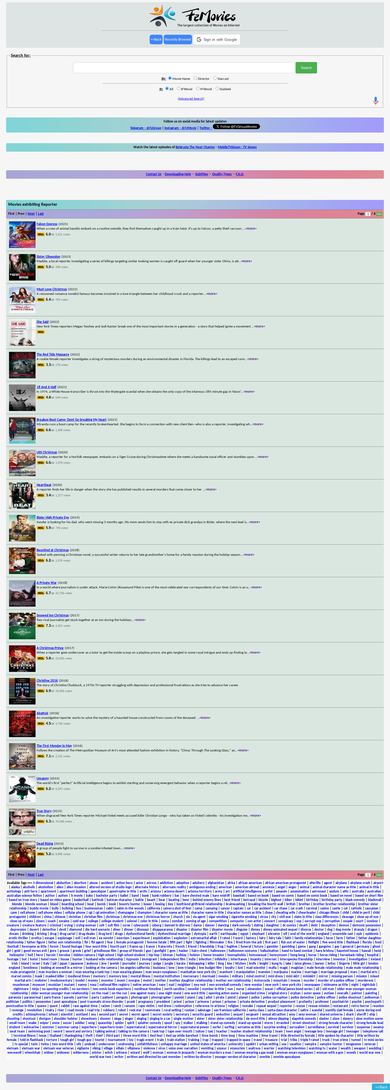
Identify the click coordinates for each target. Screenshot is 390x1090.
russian (189, 1010)
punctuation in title (20, 1006)
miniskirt (309, 976)
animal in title (369, 887)
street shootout (303, 1023)
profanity (305, 1002)
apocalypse (98, 891)
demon (344, 925)
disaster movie (222, 929)
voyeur (222, 1048)
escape (49, 938)
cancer (225, 908)
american (225, 887)
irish (15, 963)
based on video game (55, 900)
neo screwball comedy (225, 985)
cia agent (199, 917)
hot (24, 959)
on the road (100, 993)
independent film (172, 959)
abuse (93, 883)
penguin (122, 997)
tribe (293, 1040)
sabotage (204, 1010)
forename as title (34, 946)
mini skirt (293, 976)
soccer (67, 1023)
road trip (93, 1010)
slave (336, 1019)
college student (112, 921)
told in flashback (31, 1040)
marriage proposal (334, 972)
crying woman (86, 925)
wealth (346, 1048)
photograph (139, 997)
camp (198, 908)
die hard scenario (97, 929)
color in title (149, 921)
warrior (269, 1048)
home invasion (213, 955)
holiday (181, 955)
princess (203, 1002)
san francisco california (230, 1010)
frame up (136, 946)
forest (54, 946)
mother (160, 980)
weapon (360, 1048)
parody (69, 997)
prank (131, 1002)
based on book (258, 896)
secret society (162, 1014)
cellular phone (75, 912)
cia (188, 917)
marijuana (281, 972)
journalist (129, 963)
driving (42, 934)
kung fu (277, 963)
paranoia (14, 997)
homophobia (236, 955)
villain (120, 1048)
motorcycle (262, 980)
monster (107, 980)
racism (105, 1006)
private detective (252, 1002)
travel (258, 1040)
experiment (141, 938)
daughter (272, 925)
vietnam (13, 1048)
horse (312, 955)
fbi (86, 942)
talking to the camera (133, 1031)
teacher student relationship (251, 1031)
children (35, 917)
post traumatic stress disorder (102, 1002)
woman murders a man (214, 1052)
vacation (295, 1044)
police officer (326, 997)
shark (350, 1014)
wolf (146, 1052)
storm (268, 1023)
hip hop (154, 955)
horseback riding (352, 955)
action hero (124, 883)
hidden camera (84, 955)
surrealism (297, 1027)
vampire (311, 1044)
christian (75, 917)
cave (14, 912)
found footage (72, 946)
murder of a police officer (336, 980)
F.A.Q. (240, 174)
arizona (155, 891)
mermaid (208, 976)
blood (54, 904)
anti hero (30, 891)
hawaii (366, 951)
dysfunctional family (140, 934)
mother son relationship (233, 980)
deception (328, 925)
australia (358, 891)
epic (359, 934)
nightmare (21, 989)
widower (63, 1052)
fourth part (118, 946)
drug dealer (87, 934)
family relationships (308, 938)
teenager (352, 1031)
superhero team (111, 1027)
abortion (80, 883)
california (153, 908)
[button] (217, 39)
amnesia (268, 887)
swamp (378, 1027)
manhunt (226, 972)
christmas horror (158, 917)
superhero (89, 1027)
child (346, 912)
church (178, 917)
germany (363, 946)
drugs (119, 934)
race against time (85, 1006)
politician (12, 1002)
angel (281, 887)
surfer (217, 1027)
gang (312, 946)
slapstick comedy (304, 1019)
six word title (255, 1019)
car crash (297, 908)
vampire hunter (331, 1044)
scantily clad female (339, 1010)
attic (346, 891)
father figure (36, 942)
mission (361, 976)
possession (43, 1002)
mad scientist (255, 968)
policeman (372, 997)
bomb (101, 904)
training (193, 1040)
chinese (60, 917)
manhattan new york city (198, 972)
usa (283, 1044)
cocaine (64, 921)
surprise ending (275, 1027)
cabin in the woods (130, 908)
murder (309, 980)
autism (63, 896)
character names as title (244, 912)
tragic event (145, 1040)
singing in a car (160, 1019)
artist (269, 891)
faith (288, 938)
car (249, 908)
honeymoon (278, 955)
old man (328, 989)
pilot (209, 997)
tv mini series (373, 1040)
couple (348, 921)
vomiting (207, 1048)
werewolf (14, 1052)
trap (205, 1040)
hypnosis (132, 959)
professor (322, 1002)
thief (99, 1036)
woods (351, 1052)
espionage (65, 938)
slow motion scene (369, 1019)
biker (288, 900)
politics (27, 1002)
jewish (114, 963)
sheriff (361, 1014)
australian (374, 891)
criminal (55, 925)
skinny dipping (278, 1019)
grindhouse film (105, 951)
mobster (40, 980)
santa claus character (282, 1010)
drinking (28, 934)
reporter (286, 1006)
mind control (255, 976)
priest (178, 1002)
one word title (194, 993)
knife (252, 963)
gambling (288, 946)
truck (326, 1040)
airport (378, 883)
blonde (17, 904)
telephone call (373, 1031)
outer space (312, 993)
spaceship (105, 1023)
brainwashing (235, 904)
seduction (223, 1014)
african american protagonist (285, 883)
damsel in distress (177, 925)
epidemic (372, 934)
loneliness (30, 968)
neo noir (200, 985)
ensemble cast (342, 934)
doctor (319, 929)
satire (304, 1010)
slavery (348, 1019)
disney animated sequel (280, 929)
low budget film (210, 968)
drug (53, 934)
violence (149, 1048)
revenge (18, 1010)
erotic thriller (18, 938)
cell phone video (50, 912)
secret (123, 1014)
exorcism (122, 938)
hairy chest (199, 951)
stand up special (249, 1023)
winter (97, 1052)
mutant (69, 985)
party (95, 997)
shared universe (331, 1014)
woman (158, 1052)
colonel (132, 921)
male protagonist (23, 972)
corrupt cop (313, 921)
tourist (100, 1040)
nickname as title (336, 985)
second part (107, 1014)
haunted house (347, 951)
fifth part (176, 942)
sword (57, 1031)
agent (328, 883)
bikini (299, 900)
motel (147, 980)
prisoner (230, 1002)
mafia (272, 968)
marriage (311, 972)
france (150, 946)
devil (62, 929)
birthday (312, 900)
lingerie (344, 963)
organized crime (253, 993)
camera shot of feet (177, 908)
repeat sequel (266, 1006)
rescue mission (319, 1006)
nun (230, 989)
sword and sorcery (79, 1031)
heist (377, 951)
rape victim (146, 1006)
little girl (359, 963)
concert (269, 921)
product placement (282, 1002)
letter (332, 963)
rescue (300, 1006)
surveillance (316, 1027)
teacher (221, 1031)
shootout (29, 1019)
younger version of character (235, 1057)
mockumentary (61, 980)
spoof (168, 1023)
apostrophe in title (122, 891)
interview (323, 959)
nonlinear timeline (147, 989)
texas (42, 1036)
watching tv (317, 1048)
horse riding (328, 955)
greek (77, 951)
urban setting (268, 1044)
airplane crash (360, 883)
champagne (126, 912)
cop (298, 921)
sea (93, 1014)
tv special (21, 1044)
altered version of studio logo (110, 887)
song (91, 1023)
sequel (238, 1014)
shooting (13, 1019)
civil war (285, 917)
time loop (228, 1036)
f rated (225, 938)
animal (304, 887)
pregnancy (145, 1002)
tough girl (67, 1040)
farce (329, 938)
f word (238, 938)
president (163, 1002)
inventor (339, 959)
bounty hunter (129, 904)
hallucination (269, 951)
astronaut (319, 891)
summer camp (68, 1027)
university (235, 1044)
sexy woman (307, 1014)
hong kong (297, 955)
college (93, 921)
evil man (90, 938)
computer (237, 921)
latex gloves (302, 963)
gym (173, 951)
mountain (280, 980)
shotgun (45, 1019)
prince (189, 1002)
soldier (80, 1023)
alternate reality (174, 887)
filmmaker (217, 942)
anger (292, 887)
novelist (193, 989)
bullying (67, 908)
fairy (262, 938)
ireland (376, 959)
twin (34, 1044)
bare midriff (221, 896)
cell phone (27, 912)
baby (89, 896)
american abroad (247, 887)
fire (230, 942)
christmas (113, 917)
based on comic (283, 896)
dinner (128, 929)
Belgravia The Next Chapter (195, 147)
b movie (77, 896)
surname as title (249, 1027)
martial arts (369, 972)
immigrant (149, 959)
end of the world (302, 934)
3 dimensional (43, 883)
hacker (183, 951)
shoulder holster (66, 1019)
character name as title (171, 912)
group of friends (131, 951)
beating (173, 900)
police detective (302, 997)
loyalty (230, 968)
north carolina (174, 989)
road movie (75, 1010)
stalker (188, 1023)
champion (144, 912)
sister (201, 1019)
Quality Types (222, 174)
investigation (358, 959)
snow (56, 1023)
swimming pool (39, 1031)
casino (324, 908)
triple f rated (309, 1040)
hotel (34, 959)
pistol (232, 997)
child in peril (361, 912)
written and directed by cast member (154, 1057)
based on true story (23, 900)
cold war (79, 921)
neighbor (183, 985)
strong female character (336, 1023)
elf (285, 934)
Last (41, 214)
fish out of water (293, 942)
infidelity (221, 959)
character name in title (207, 912)
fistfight (313, 942)
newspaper (312, 985)
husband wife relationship (104, 959)
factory (251, 938)
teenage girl (334, 1031)
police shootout (350, 997)
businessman (93, 908)
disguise (242, 929)
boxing (160, 904)
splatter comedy (149, 1023)
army (218, 891)
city (273, 917)
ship (372, 1014)
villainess (133, 1048)
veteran (370, 1044)
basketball (81, 900)
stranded (282, 1023)
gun (148, 951)
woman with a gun (330, 1052)
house (64, 959)
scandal (317, 1010)
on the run (119, 993)
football (13, 946)
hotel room (49, 959)
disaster (182, 929)
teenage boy (314, 1031)
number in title (213, 989)
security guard (202, 1014)
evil (77, 938)
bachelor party (106, 896)
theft (89, 1036)
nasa (93, 985)
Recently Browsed (178, 39)
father (350, 938)
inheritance (239, 959)
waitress (254, 1048)
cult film (113, 925)
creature (13, 925)
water (333, 1048)
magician (297, 968)
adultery (198, 883)
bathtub (97, 900)
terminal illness (25, 1036)
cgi (90, 912)
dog (329, 929)
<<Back (156, 39)
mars (353, 972)
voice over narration (183, 1048)
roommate (153, 1010)
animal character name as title (334, 887)
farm (339, 938)
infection (205, 959)
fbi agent (97, 942)
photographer (161, 997)
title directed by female (298, 1036)
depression (18, 929)
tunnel (356, 1040)
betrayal (249, 900)
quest (54, 1006)
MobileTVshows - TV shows (237, 147)
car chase (280, 908)
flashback (352, 942)
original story (277, 993)
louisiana (159, 968)
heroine (64, 955)
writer (119, 1057)
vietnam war (31, 1048)
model (80, 980)
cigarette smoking (244, 917)
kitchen (240, 963)
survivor (348, 1027)
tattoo (200, 1031)
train (160, 1040)
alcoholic (29, 887)
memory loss (118, 976)
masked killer (54, 976)
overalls (342, 993)
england (323, 934)
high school (106, 955)
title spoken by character (336, 1036)
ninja (35, 989)
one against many (142, 993)
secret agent (140, 1014)
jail (55, 963)
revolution (34, 1010)
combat (177, 921)
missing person (342, 976)
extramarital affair (204, 938)
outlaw (329, 993)
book (112, 904)
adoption (182, 883)
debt (314, 925)
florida (367, 942)
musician (54, 985)
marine (296, 972)
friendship (207, 946)
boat (90, 904)
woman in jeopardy (180, 1052)
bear (162, 900)
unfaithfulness (147, 1044)
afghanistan (216, 883)
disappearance (162, 929)
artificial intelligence (247, 891)
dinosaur (143, 929)
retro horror (360, 1006)
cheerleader (307, 912)
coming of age (196, 921)
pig (200, 997)
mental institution (167, 976)
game (302, 946)
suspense (363, 1027)
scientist (67, 1014)
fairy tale (275, 938)
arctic (143, 891)
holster (195, 955)
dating (258, 925)
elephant (258, 934)
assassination (299, 891)
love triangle (187, 968)
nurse (240, 989)
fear (110, 942)
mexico (223, 976)
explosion (181, 938)
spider (119, 1023)
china (47, 917)
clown (40, 921)
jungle (168, 963)
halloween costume (243, 951)
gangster (325, 946)
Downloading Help (178, 174)
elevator (274, 934)
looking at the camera (101, 968)
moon (121, 980)
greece (65, 951)
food (378, 942)
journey (144, 963)
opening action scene (224, 993)
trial (284, 1040)
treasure (271, 1040)
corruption (332, 921)
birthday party (332, 900)
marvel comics (21, 976)
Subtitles (201, 174)
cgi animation (105, 912)
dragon (372, 929)
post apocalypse (65, 1002)
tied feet (156, 1036)
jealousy (92, 963)
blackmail (374, 900)
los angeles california (135, 968)
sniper (44, 1023)
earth (213, 934)
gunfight (160, 951)
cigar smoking (218, 917)
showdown (89, 1019)
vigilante (83, 1048)
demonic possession (366, 925)
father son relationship (64, 942)
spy (177, 1023)
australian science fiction (24, 896)
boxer (148, 904)
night (355, 985)
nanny (82, 985)
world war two (100, 1057)
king (221, 963)
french (180, 946)
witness (121, 1052)
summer (48, 1027)
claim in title (303, 917)
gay (337, 946)
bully (55, 908)
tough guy (84, 1040)
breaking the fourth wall (265, 904)
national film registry (114, 985)
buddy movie (39, 908)
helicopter (17, 955)
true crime (340, 1040)
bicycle (263, 900)
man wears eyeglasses (161, 972)
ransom (129, 1006)
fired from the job (249, 942)
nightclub (368, 985)
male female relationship (325, 968)
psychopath (373, 1002)
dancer (210, 925)
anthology (14, 891)
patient (107, 997)
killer (211, 963)
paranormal (32, 997)
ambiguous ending (202, 887)
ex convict (106, 938)
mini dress (275, 976)
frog (220, 946)
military (237, 976)
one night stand (170, 993)
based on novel (341, 896)
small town (17, 1023)
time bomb (210, 1036)
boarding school (73, 904)
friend (192, 946)
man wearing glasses (127, 972)
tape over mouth (180, 1031)
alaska (15, 887)
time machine (248, 1036)
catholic (356, 908)
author (50, 896)
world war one (369, 1052)
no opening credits (55, 989)
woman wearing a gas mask (254, 1052)
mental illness (140, 976)
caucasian (371, 908)
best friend (232, 900)
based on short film (369, 896)
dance (197, 925)
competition (218, 921)
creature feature (34, 925)
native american (144, 985)
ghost (376, 946)
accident (107, 883)
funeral (246, 946)
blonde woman (36, 904)
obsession (255, 989)
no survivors (80, 989)
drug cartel (67, 934)
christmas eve (133, 917)
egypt (244, 934)
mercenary (191, 976)
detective (49, 929)
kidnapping (197, 963)
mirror (323, 976)
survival (333, 1027)
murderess (365, 980)
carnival (311, 908)
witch (109, 1052)
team (279, 1031)
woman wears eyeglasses (295, 1052)
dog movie (343, 929)
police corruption (275, 997)
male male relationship (362, 968)
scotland (82, 1014)
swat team (17, 1031)
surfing (229, 1027)
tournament (116, 1040)
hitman (168, 955)
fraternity (165, 946)
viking (96, 1048)
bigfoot (276, 900)
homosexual (257, 955)
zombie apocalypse (286, 1057)
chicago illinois (329, 912)
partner (82, 997)
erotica (36, 938)
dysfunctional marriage (174, 934)
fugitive (232, 946)
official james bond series (294, 989)
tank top (158, 1031)
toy (131, 1040)
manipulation (245, 972)
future (258, 946)
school (53, 1014)
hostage (13, 959)
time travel (269, 1036)
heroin (51, 955)
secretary (182, 1014)
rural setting (172, 1010)
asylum (334, 891)
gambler (273, 946)
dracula (359, 929)
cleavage (348, 917)
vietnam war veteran (58, 1048)
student (14, 1027)
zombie (264, 1057)
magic (284, 968)
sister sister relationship (225, 1019)
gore (53, 951)
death (303, 925)
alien (60, 887)
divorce (306, 929)
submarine (31, 1027)
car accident (262, 908)
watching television (292, 1048)
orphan (295, 993)
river (60, 1010)
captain (238, 908)
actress (151, 883)
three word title (135, 1036)
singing (141, 1019)
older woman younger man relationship (59, 993)
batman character (119, 900)
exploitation (162, 938)
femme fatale (157, 942)
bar (177, 896)
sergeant (252, 1014)
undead (89, 1044)
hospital (372, 955)
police (255, 997)
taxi (210, 1031)
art (228, 891)
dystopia (200, 934)
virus (161, 1048)
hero (39, 955)
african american (250, 883)
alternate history (147, 887)
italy (46, 963)
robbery (109, 1010)
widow (49, 1052)
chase (269, 912)
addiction (166, 883)
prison (216, 1002)
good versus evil (35, 951)
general (348, 946)
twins (45, 1044)
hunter (77, 959)
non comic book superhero (112, 989)
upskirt (251, 1044)
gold (17, 951)
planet (243, 997)
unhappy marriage (174, 1044)
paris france (52, 997)
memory (99, 976)
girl (9, 951)
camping (212, 908)
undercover (106, 1044)
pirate (220, 997)
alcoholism (45, 887)
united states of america (207, 1044)
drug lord (105, 934)
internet (271, 959)
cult (102, 925)
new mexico (253, 985)
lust (240, 968)
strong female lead (369, 1023)
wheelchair (33, 1052)
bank (145, 896)
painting (371, 993)
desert (34, 929)
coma (165, 921)
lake (288, 963)
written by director (198, 1057)
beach (151, 900)
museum (38, 985)
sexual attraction (274, 1014)
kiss (229, 963)
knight (263, 963)
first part (271, 942)
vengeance (353, 1044)
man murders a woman (55, 972)
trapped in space (238, 1040)
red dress (164, 1006)
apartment (48, 891)
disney (255, 929)
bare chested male (196, 896)
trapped (217, 1040)
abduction (63, 883)
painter (357, 993)
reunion (378, 1006)
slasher (324, 1019)
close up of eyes (21, 921)
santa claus (256, 1010)
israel (36, 963)
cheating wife (285, 912)
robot (122, 1010)
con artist (254, 921)
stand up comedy (222, 1023)
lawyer (319, 963)
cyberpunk (141, 925)
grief (87, 951)
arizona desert (174, 891)
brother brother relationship (334, 904)
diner (117, 929)
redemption (183, 1006)
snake (32, 1023)
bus (78, 908)
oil (317, 989)
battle (139, 900)
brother (304, 904)
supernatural (136, 1027)
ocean (269, 989)
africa (231, 883)
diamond (75, 929)
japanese (77, 963)
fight (189, 942)
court (359, 921)
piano (191, 997)
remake (247, 1006)
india (192, 959)
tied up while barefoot (182, 1036)
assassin (281, 891)
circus (264, 917)
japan (63, 963)
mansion (264, 972)
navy (162, 985)
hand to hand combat (297, 951)
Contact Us (153, 174)
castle (336, 908)
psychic (357, 1002)
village (108, 1048)
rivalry (49, 1010)
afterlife (315, 883)
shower (105, 1019)
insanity (255, 959)
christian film (93, 917)
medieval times (79, 976)
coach (52, 921)
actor (139, 883)
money (93, 980)
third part (113, 1036)
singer (129, 1019)
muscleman (21, 985)
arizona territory (200, 891)
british (291, 904)
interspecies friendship (296, 959)
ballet (124, 896)
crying (68, 925)
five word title (332, 942)
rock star (135, 1010)
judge (157, 963)
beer (186, 900)
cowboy (372, 921)
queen (41, 1006)
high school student (131, 955)
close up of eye (368, 917)
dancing (223, 925)
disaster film (200, 929)
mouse (295, 980)
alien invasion (76, 887)
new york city (291, 985)
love (171, 968)
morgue (134, 980)
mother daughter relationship (191, 980)
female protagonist (130, 942)
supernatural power (194, 1027)
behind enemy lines (207, 900)
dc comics (289, 925)
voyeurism (237, 1048)
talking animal (105, 1031)
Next (31, 214)
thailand (55, 1036)
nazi (171, 985)
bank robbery (161, 896)
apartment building (73, 891)
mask (38, 976)
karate (181, 963)
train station (176, 1040)
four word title (96, 946)
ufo (78, 1044)
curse (126, 925)
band (135, 896)
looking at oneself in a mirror (62, 968)
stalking (201, 1023)
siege (118, 1019)
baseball (239, 896)
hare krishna (324, 951)
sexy (292, 1014)
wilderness (81, 1052)
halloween (218, 951)
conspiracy (285, 921)
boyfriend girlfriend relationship (199, 904)
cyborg (156, 925)
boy (170, 904)
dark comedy (241, 925)
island (25, 963)
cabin (110, 908)
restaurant (340, 1006)
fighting (201, 942)
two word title (62, 1044)
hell (30, 955)
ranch (117, 1006)
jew (104, 963)
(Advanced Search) (191, 98)
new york (272, 985)
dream (14, 934)
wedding (375, 1048)
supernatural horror (162, 1027)
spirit (131, 1023)
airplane (341, 883)
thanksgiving (73, 1036)
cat (346, 908)
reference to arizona (210, 1006)
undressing (126, 1044)
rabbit (65, 1006)
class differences (327, 917)
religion (233, 1006)
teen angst (293, 1031)
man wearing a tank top (92, 972)
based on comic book (312, 896)
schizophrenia (35, 1014)
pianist (179, 997)
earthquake (228, 934)
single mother (184, 1019)
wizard (135, 1052)
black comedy (355, 900)
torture (51, 1040)
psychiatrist (340, 1002)
